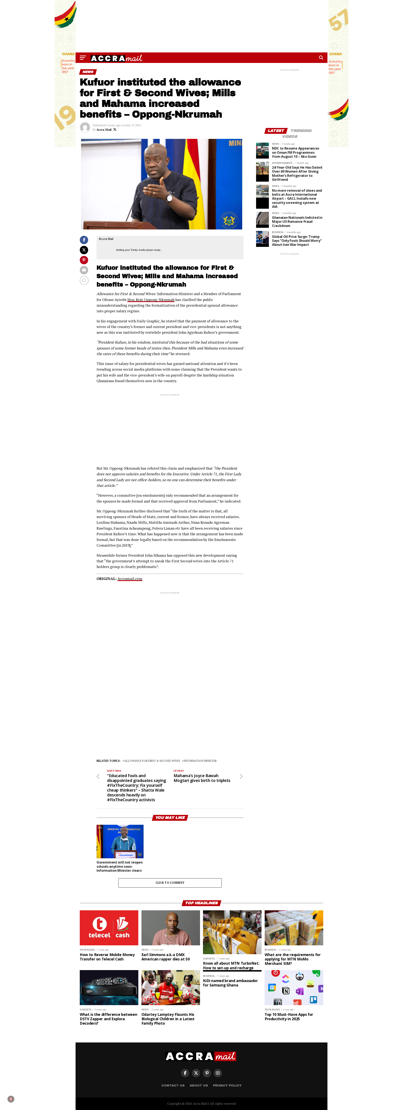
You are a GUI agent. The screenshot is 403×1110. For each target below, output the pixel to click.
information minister (200, 761)
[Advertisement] (201, 26)
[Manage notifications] (11, 1099)
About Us (199, 1085)
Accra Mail (104, 130)
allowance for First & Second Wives (152, 761)
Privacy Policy (227, 1085)
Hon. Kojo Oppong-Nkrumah (150, 299)
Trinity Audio (138, 250)
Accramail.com (130, 578)
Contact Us (173, 1085)
